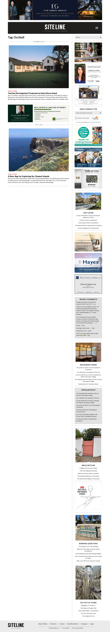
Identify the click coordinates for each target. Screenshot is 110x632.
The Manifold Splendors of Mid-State (88, 476)
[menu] (97, 28)
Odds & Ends (12, 91)
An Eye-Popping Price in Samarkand (88, 228)
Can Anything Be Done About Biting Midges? (88, 553)
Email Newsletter (72, 624)
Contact (62, 624)
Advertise (53, 624)
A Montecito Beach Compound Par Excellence (88, 225)
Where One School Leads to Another (88, 473)
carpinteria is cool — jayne (83, 330)
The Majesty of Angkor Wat (88, 608)
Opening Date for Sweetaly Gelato (88, 384)
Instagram (84, 624)
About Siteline (42, 624)
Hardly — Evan (80, 325)
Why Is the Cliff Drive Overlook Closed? (88, 561)
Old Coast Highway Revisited (88, 471)
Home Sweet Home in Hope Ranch (88, 223)
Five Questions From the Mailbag (88, 546)
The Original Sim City (88, 616)
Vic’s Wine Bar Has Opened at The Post (88, 372)
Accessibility (65, 628)
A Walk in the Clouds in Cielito (88, 468)
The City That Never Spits (88, 613)
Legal (92, 624)
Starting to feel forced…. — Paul (85, 328)
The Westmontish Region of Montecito (88, 478)
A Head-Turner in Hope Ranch (88, 220)
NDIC (81, 628)
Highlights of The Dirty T (88, 605)
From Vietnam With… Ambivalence (88, 610)
